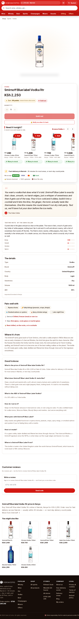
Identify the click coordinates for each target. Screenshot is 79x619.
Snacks (53, 14)
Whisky (11, 14)
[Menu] (63, 3)
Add (18, 136)
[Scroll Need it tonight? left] (68, 129)
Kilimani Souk (48, 584)
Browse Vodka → (58, 129)
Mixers (45, 14)
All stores (46, 593)
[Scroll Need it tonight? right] (73, 129)
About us (59, 584)
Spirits (25, 14)
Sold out (39, 116)
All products (35, 588)
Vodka (20, 594)
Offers (71, 14)
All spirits (34, 584)
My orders (60, 602)
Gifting (63, 14)
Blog (57, 599)
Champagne (35, 14)
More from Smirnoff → (11, 513)
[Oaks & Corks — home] (10, 3)
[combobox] (39, 8)
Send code (39, 490)
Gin (19, 591)
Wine (3, 14)
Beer (18, 14)
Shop (4, 18)
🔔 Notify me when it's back (39, 122)
